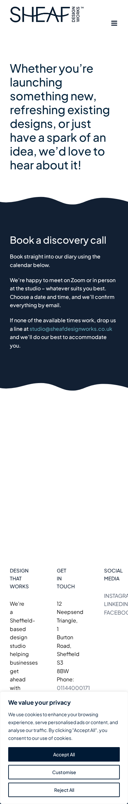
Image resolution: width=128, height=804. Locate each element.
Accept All (64, 754)
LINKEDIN (116, 603)
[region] (64, 748)
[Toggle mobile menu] (114, 23)
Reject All (64, 790)
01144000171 (73, 687)
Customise (64, 772)
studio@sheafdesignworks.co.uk (71, 328)
